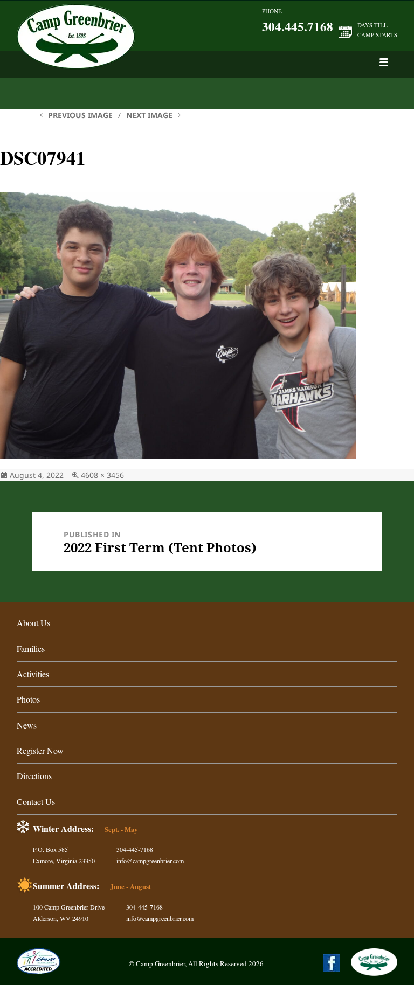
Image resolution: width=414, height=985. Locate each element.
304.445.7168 (297, 26)
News (27, 725)
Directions (34, 775)
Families (31, 648)
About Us (33, 622)
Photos (28, 699)
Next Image (149, 115)
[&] (383, 62)
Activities (33, 673)
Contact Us (36, 801)
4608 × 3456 (102, 475)
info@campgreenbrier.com (150, 860)
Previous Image (80, 115)
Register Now (40, 750)
